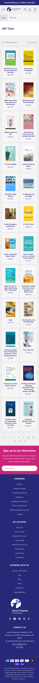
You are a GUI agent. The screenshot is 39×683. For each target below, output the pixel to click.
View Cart (19, 527)
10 (33, 437)
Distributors (19, 497)
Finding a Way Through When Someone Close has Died (10, 422)
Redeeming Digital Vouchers (19, 510)
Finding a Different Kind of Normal (28, 421)
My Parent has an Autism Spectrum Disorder (10, 70)
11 (14, 441)
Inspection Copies (20, 488)
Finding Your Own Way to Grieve (10, 384)
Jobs (19, 575)
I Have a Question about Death (10, 255)
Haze (10, 320)
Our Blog (19, 647)
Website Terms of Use (19, 545)
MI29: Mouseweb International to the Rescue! (10, 102)
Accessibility (19, 557)
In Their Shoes (28, 224)
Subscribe (9, 468)
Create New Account (19, 536)
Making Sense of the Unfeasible (28, 101)
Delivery (19, 484)
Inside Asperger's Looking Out (10, 225)
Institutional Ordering (19, 493)
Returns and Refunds (19, 505)
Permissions (20, 588)
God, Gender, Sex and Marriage (28, 321)
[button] (3, 9)
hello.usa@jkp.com (19, 644)
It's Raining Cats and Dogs (29, 195)
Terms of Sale (19, 540)
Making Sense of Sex (10, 133)
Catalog (19, 514)
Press (19, 579)
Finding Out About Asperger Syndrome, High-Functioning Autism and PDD (28, 387)
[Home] (14, 9)
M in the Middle (10, 164)
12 (19, 441)
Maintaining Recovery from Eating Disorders (28, 134)
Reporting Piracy (19, 592)
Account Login (19, 532)
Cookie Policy (19, 553)
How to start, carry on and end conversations (28, 256)
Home (4, 18)
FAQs (19, 583)
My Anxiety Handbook (28, 69)
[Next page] (24, 440)
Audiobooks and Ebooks (19, 501)
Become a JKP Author (19, 571)
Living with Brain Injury (28, 165)
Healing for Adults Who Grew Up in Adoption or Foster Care (28, 289)
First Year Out (28, 350)
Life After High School (10, 195)
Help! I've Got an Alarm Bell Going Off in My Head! (10, 288)
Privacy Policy (19, 549)
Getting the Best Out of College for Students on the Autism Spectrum (10, 352)
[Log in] (30, 9)
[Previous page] (4, 437)
